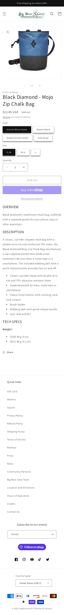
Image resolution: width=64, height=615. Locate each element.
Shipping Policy (16, 431)
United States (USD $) (30, 583)
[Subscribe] (52, 534)
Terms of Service (16, 439)
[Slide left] (24, 86)
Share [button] (10, 352)
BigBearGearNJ (26, 608)
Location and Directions (21, 487)
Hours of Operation (18, 495)
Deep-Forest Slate (19, 138)
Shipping (6, 117)
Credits (11, 503)
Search (11, 407)
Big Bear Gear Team (18, 479)
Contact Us (13, 511)
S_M (11, 153)
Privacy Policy (15, 415)
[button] (4, 14)
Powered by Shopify (43, 608)
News (10, 463)
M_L (25, 153)
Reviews (11, 447)
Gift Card (12, 391)
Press (10, 455)
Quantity (7, 160)
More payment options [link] (32, 198)
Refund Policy (15, 423)
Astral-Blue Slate (19, 130)
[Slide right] (40, 86)
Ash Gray (45, 138)
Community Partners (19, 471)
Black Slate (45, 130)
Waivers (11, 399)
